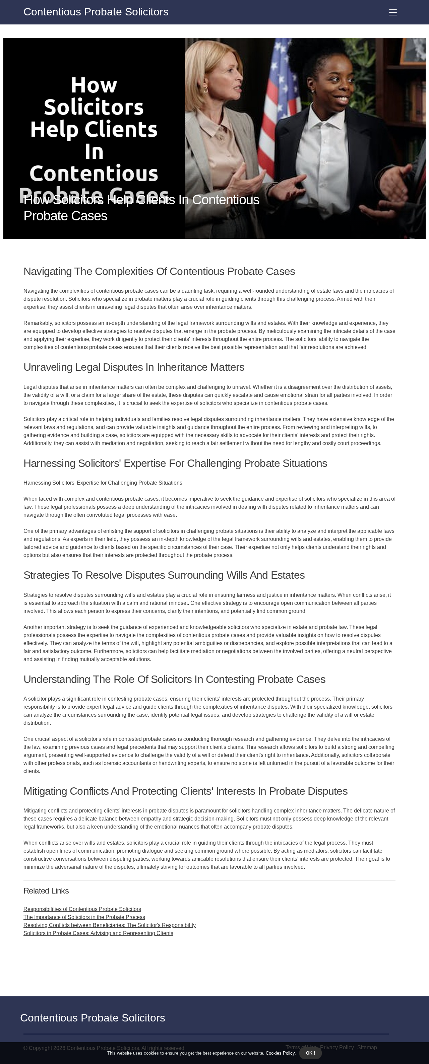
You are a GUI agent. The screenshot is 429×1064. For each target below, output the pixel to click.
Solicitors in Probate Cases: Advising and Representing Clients (98, 933)
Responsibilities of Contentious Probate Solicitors (82, 909)
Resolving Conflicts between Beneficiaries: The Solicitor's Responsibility (109, 925)
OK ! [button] (310, 1053)
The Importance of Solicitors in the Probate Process (84, 917)
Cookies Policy (279, 1053)
